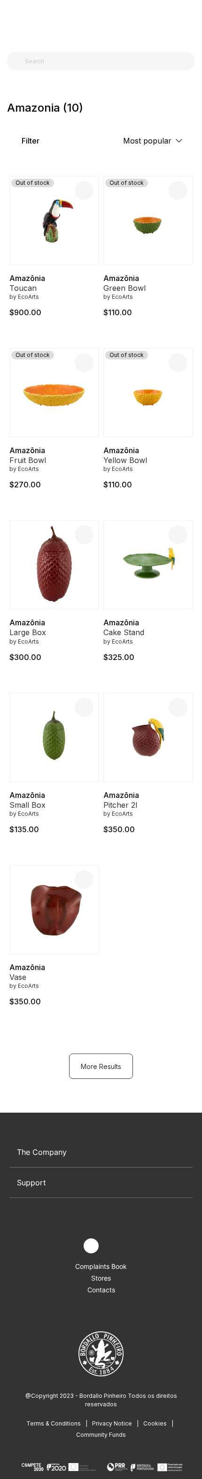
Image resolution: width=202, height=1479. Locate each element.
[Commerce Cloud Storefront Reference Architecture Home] (99, 23)
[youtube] (113, 1246)
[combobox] (106, 60)
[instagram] (91, 1245)
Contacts (101, 1290)
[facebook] (69, 1246)
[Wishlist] (84, 190)
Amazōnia (27, 278)
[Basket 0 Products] (191, 23)
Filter (29, 140)
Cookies (155, 1423)
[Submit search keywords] (17, 61)
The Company (42, 1152)
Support (31, 1182)
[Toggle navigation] (12, 22)
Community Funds (101, 1434)
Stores (101, 1278)
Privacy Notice (112, 1423)
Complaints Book (101, 1266)
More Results (101, 1066)
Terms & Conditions (53, 1423)
